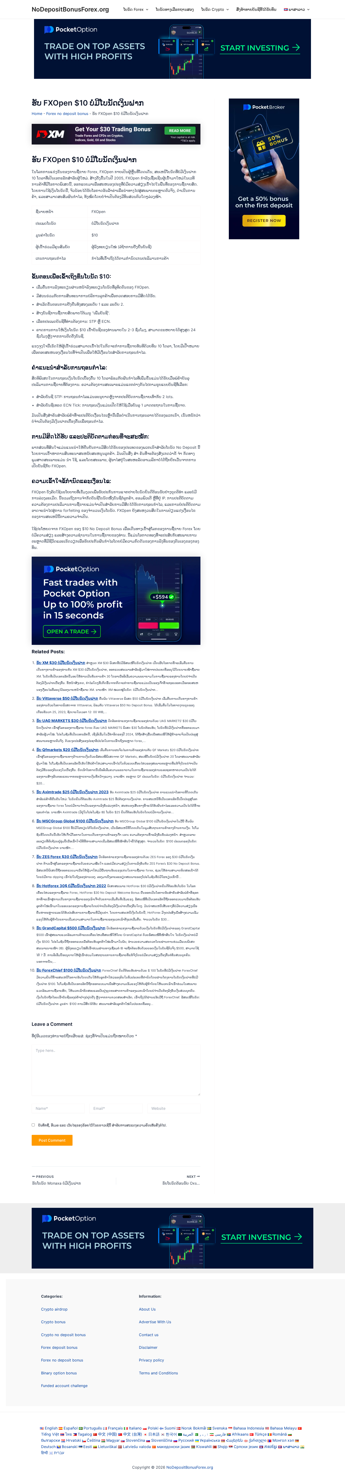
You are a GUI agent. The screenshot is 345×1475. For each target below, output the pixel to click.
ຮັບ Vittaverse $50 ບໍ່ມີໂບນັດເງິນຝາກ (67, 698)
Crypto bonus (53, 1321)
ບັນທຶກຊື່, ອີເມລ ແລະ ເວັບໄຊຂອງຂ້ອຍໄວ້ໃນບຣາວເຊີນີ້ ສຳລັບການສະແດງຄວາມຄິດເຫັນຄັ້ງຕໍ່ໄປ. (102, 1125)
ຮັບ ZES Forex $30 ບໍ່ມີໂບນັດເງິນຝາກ (67, 856)
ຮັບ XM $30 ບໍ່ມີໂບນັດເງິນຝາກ (60, 662)
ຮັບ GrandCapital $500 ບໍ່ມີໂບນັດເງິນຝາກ (70, 928)
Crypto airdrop (54, 1309)
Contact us (148, 1334)
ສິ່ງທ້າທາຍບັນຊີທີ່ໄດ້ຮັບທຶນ (256, 9)
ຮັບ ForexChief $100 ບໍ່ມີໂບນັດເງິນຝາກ (68, 970)
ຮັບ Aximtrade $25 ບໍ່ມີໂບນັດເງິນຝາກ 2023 (72, 792)
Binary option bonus (59, 1373)
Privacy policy (151, 1360)
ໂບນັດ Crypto (212, 9)
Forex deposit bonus (59, 1347)
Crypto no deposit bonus (63, 1334)
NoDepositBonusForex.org (70, 9)
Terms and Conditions (158, 1373)
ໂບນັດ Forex (133, 9)
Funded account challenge (64, 1385)
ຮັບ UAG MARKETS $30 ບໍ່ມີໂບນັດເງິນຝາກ (71, 720)
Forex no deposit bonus (67, 113)
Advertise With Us (155, 1321)
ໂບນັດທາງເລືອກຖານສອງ (175, 9)
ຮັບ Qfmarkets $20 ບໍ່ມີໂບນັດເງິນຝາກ (67, 749)
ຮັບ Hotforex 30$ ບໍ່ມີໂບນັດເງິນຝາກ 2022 (71, 885)
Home (37, 113)
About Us (147, 1309)
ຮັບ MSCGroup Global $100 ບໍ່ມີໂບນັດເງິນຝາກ (75, 821)
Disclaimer (148, 1347)
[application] (146, 9)
